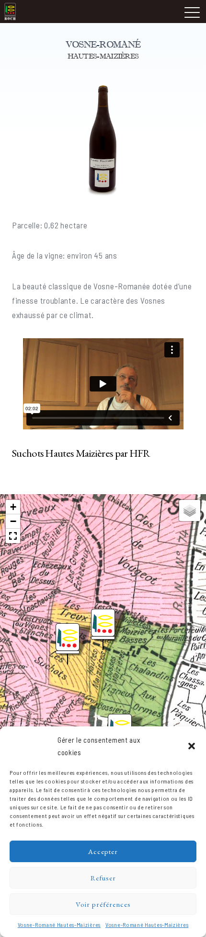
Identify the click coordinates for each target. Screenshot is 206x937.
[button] (191, 746)
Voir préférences (103, 904)
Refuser (103, 877)
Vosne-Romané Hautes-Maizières (59, 924)
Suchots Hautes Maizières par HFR (81, 453)
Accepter (103, 851)
